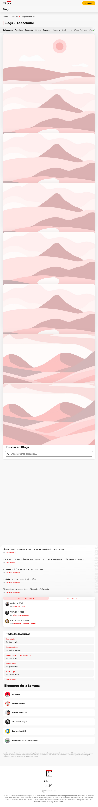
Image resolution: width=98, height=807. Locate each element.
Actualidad (19, 30)
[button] (94, 30)
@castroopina (13, 642)
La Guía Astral (11, 680)
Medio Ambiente (80, 30)
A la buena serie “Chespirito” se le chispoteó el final (23, 569)
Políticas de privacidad (65, 796)
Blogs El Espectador (19, 23)
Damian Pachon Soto (19, 713)
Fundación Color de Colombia (24, 624)
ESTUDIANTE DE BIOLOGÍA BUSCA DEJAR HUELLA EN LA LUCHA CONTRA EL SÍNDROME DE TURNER (43, 559)
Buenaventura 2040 (19, 731)
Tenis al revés (11, 663)
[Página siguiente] (59, 437)
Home (5, 17)
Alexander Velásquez (12, 572)
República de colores (19, 620)
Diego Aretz (16, 694)
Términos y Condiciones (47, 796)
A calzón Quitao (14, 675)
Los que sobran (11, 647)
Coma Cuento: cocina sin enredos (18, 655)
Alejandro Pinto (10, 553)
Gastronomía (67, 30)
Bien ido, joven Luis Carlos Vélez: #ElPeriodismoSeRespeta (26, 589)
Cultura (38, 30)
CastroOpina (10, 639)
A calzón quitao (11, 672)
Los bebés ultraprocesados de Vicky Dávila (20, 579)
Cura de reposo (17, 612)
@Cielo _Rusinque (15, 650)
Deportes (46, 30)
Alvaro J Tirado (10, 562)
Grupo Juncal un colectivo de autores (25, 740)
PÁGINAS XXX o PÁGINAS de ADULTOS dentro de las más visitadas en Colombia (34, 549)
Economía (14, 17)
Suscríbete (88, 3)
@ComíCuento (14, 658)
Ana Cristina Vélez (18, 703)
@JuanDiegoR (14, 666)
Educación (29, 30)
